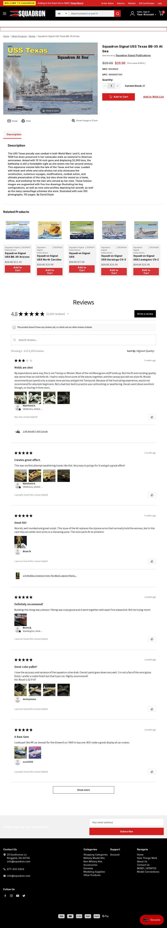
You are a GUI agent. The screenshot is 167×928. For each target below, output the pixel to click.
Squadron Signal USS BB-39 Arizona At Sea (17, 257)
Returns (121, 3)
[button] (68, 314)
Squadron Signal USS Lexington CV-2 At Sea (146, 259)
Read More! (77, 3)
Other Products (92, 875)
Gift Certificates (146, 3)
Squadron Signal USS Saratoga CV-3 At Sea (113, 259)
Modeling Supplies (94, 871)
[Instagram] (11, 896)
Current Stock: (135, 85)
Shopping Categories (96, 854)
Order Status (107, 3)
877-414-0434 (15, 869)
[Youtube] (18, 896)
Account (115, 854)
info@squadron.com (18, 875)
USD (160, 3)
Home (140, 854)
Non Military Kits (93, 861)
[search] (117, 13)
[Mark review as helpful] (152, 417)
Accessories (90, 864)
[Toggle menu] (4, 13)
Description (14, 134)
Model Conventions (148, 871)
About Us (142, 861)
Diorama (88, 868)
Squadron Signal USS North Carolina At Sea (49, 259)
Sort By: (131, 351)
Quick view (17, 230)
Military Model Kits (94, 858)
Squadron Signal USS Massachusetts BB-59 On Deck (81, 259)
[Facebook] (5, 896)
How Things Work (147, 858)
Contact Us (143, 864)
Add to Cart (121, 96)
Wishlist (132, 3)
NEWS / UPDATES (146, 868)
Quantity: (107, 79)
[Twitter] (24, 896)
